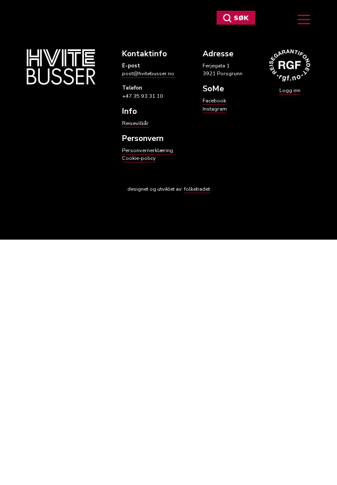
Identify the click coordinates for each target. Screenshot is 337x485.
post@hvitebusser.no (148, 73)
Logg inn (289, 90)
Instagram (215, 109)
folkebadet (197, 189)
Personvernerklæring (147, 150)
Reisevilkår (135, 123)
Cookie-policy (139, 158)
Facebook (214, 100)
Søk (241, 18)
